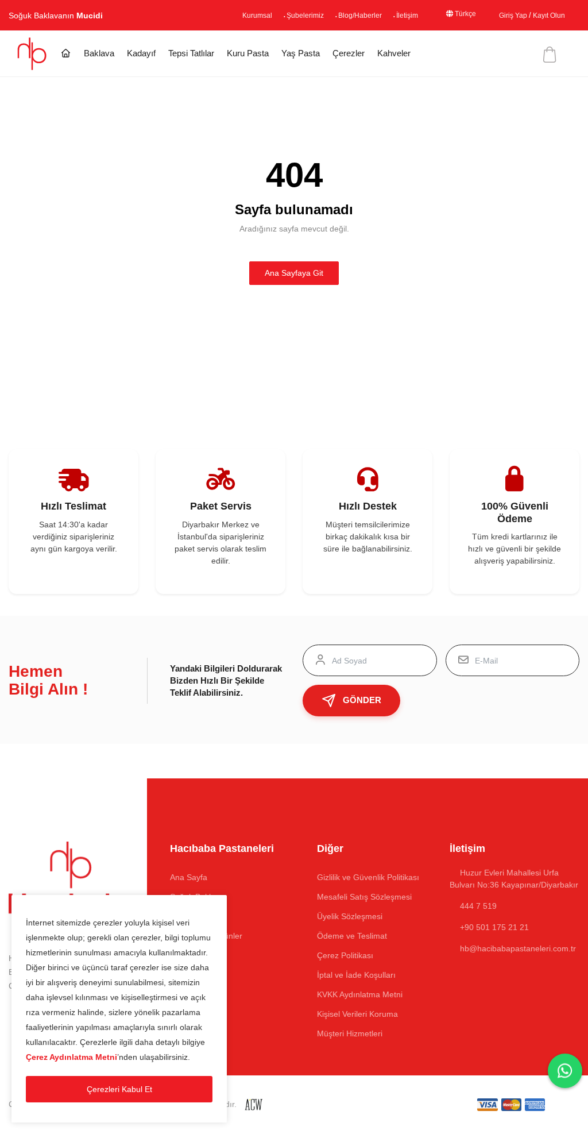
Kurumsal (222, 15)
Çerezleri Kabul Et (119, 1089)
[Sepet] (548, 54)
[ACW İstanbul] (253, 1104)
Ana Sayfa (188, 877)
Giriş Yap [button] (505, 15)
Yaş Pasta (300, 53)
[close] (216, 906)
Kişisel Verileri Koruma (357, 1014)
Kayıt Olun (546, 15)
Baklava (99, 53)
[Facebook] (11, 1011)
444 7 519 (477, 906)
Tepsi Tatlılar (191, 53)
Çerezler (348, 53)
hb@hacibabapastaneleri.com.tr (518, 948)
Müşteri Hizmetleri (349, 1033)
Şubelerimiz (275, 15)
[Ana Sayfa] (65, 53)
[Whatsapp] (565, 1071)
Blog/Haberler (336, 15)
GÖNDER (362, 700)
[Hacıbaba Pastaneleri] (33, 52)
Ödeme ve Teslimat (352, 935)
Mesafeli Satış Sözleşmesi (364, 896)
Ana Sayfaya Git (294, 272)
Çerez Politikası (345, 955)
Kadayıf (141, 53)
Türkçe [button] (452, 14)
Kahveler (394, 53)
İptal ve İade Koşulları (356, 974)
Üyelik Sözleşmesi (349, 916)
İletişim (387, 15)
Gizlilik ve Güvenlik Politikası (368, 877)
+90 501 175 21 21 (494, 927)
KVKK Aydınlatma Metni (360, 994)
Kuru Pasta (248, 53)
